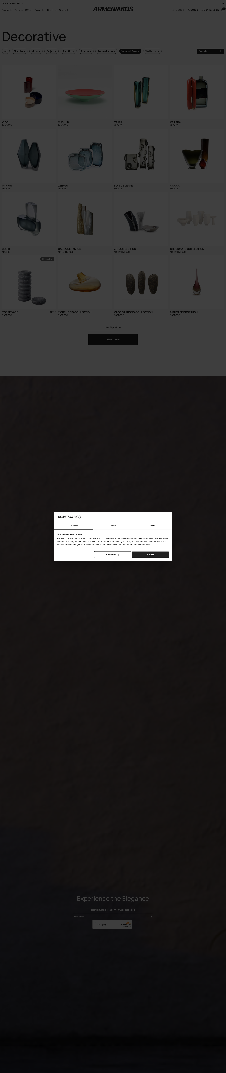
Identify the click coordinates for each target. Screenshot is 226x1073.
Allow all (150, 554)
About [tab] (152, 526)
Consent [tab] (74, 526)
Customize (111, 554)
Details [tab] (113, 526)
